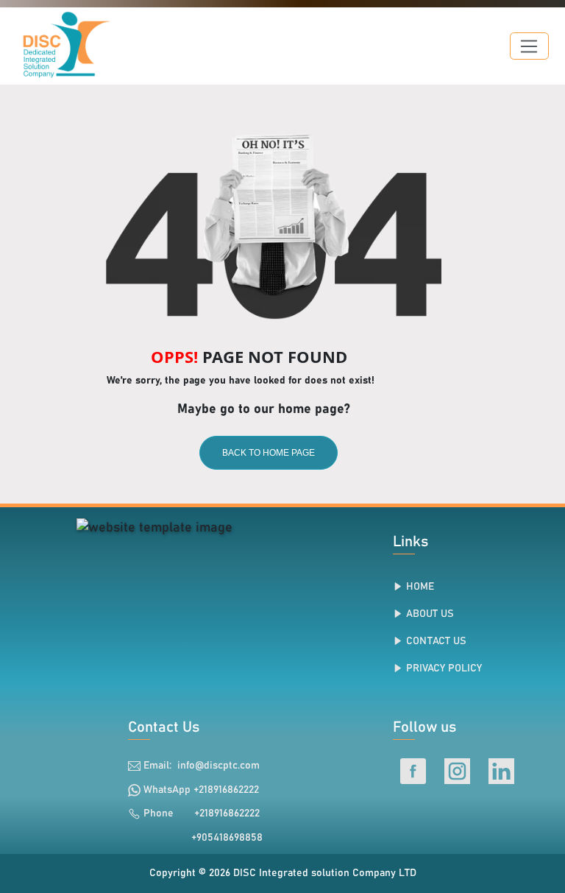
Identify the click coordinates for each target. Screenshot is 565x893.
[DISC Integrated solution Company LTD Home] (56, 46)
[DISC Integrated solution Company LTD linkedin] (501, 770)
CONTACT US (436, 641)
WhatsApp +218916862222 (201, 790)
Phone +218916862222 (201, 813)
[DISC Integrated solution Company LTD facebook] (415, 770)
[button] (529, 46)
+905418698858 (220, 838)
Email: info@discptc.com (201, 765)
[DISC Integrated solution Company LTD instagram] (459, 770)
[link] (154, 527)
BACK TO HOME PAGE (268, 453)
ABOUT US (430, 614)
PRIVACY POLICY (444, 668)
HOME (420, 587)
